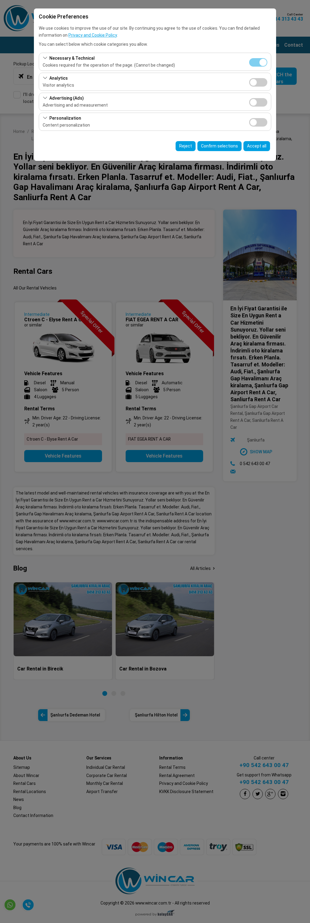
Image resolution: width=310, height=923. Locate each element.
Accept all (256, 146)
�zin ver (258, 82)
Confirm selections (219, 146)
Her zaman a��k (258, 62)
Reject (185, 146)
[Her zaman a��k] (258, 62)
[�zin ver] (258, 82)
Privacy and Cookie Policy (92, 35)
